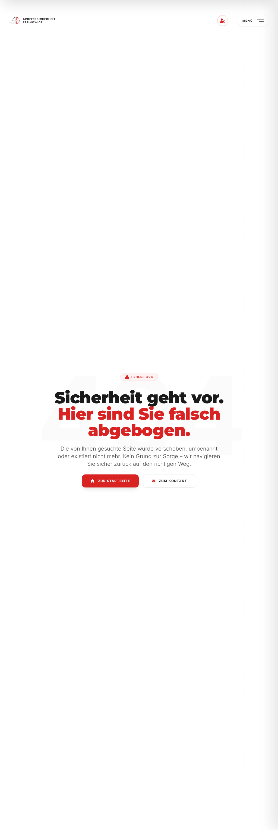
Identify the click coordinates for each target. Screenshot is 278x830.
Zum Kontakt (173, 481)
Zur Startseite (114, 481)
